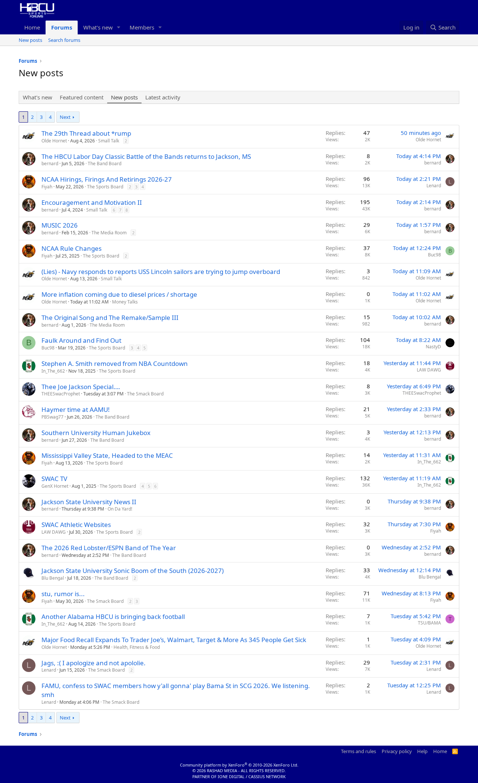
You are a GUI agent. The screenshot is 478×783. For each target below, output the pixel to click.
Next (65, 117)
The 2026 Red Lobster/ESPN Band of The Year (108, 547)
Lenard (433, 185)
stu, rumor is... (63, 593)
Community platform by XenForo (239, 765)
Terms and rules (358, 751)
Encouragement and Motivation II (91, 202)
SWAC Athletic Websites (76, 524)
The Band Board (104, 163)
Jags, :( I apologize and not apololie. (93, 663)
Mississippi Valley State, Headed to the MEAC (107, 455)
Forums (61, 27)
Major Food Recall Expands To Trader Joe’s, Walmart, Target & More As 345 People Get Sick (173, 639)
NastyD (433, 346)
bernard (49, 163)
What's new (98, 27)
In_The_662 (53, 371)
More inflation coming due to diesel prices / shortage (119, 294)
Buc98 (434, 255)
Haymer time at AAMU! (75, 409)
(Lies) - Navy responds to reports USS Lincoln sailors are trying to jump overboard (160, 271)
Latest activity (162, 97)
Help (422, 751)
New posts (30, 40)
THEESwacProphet (60, 394)
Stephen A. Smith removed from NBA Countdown (114, 363)
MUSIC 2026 (59, 225)
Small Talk (108, 141)
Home (32, 27)
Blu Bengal (52, 578)
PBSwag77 (52, 417)
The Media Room (109, 232)
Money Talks (125, 302)
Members (142, 27)
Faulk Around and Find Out (81, 340)
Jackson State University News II (88, 501)
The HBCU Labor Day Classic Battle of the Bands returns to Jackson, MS (146, 156)
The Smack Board (145, 394)
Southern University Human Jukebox (95, 432)
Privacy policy (397, 751)
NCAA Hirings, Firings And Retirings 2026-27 (106, 179)
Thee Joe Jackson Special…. (80, 386)
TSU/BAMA (429, 623)
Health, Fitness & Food (137, 647)
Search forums (64, 40)
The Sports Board (105, 187)
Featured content (81, 97)
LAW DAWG (429, 370)
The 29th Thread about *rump (86, 133)
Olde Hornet (54, 141)
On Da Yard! (120, 509)
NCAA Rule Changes (71, 248)
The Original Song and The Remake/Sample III (110, 317)
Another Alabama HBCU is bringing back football (113, 616)
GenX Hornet (54, 486)
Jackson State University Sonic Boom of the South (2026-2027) (132, 570)
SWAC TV (54, 478)
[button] (119, 27)
